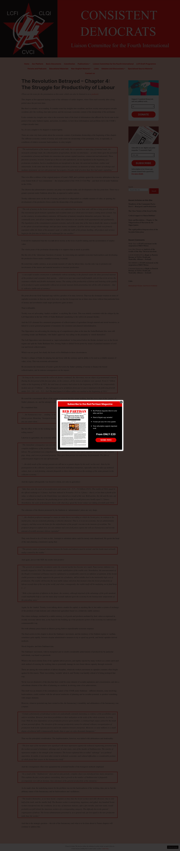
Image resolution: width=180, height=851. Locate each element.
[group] (106, 420)
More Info (105, 440)
